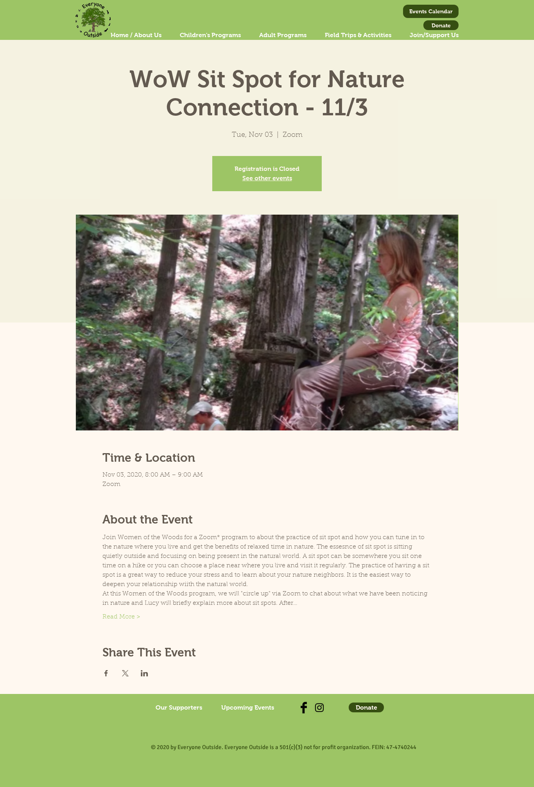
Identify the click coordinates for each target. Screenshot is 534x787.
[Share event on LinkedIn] (144, 673)
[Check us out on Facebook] (304, 707)
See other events (267, 178)
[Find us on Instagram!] (319, 707)
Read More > (121, 617)
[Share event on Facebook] (106, 673)
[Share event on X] (125, 673)
